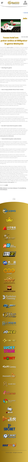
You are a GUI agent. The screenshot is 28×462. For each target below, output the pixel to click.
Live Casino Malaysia (12, 188)
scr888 (6, 185)
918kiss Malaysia (3, 188)
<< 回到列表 (25, 12)
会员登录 (25, 4)
